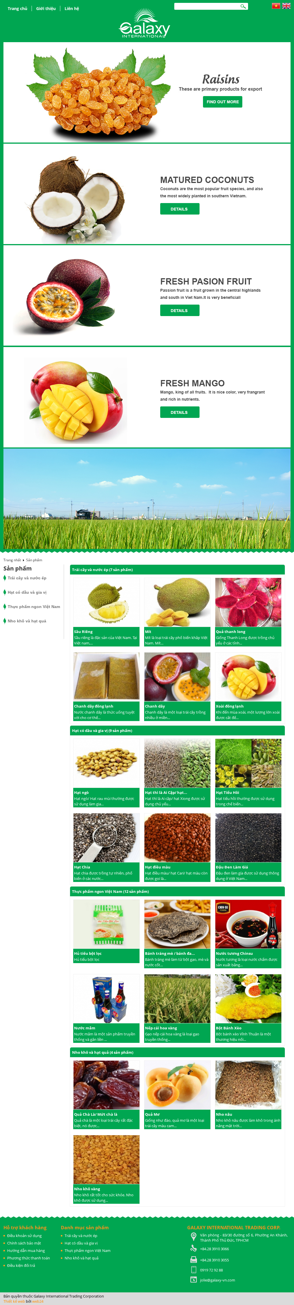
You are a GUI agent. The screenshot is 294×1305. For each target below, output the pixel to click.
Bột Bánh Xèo (228, 1028)
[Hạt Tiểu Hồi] (248, 764)
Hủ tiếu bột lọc (88, 953)
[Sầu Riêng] (106, 603)
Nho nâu (224, 1114)
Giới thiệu (46, 8)
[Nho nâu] (248, 1085)
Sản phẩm (34, 560)
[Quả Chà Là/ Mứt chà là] (106, 1085)
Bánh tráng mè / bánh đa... (170, 953)
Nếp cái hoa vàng (161, 1028)
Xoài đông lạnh (230, 706)
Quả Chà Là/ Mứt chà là (95, 1114)
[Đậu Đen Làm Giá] (248, 838)
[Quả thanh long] (248, 603)
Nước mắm (84, 1028)
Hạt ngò (81, 792)
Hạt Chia (82, 867)
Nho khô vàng (87, 1188)
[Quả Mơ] (177, 1085)
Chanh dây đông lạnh (93, 706)
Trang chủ (17, 8)
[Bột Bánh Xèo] (248, 999)
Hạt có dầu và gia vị (27, 592)
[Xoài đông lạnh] (248, 677)
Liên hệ (72, 8)
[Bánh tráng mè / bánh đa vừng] (177, 924)
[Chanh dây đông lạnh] (106, 677)
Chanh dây (155, 706)
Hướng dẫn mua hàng (26, 1250)
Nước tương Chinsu (234, 953)
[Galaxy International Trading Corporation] (144, 22)
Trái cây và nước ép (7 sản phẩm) (102, 569)
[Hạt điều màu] (177, 838)
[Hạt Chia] (106, 838)
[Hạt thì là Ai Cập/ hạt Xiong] (177, 764)
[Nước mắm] (106, 999)
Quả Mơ (152, 1114)
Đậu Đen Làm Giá (232, 867)
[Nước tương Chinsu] (248, 924)
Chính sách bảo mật (24, 1243)
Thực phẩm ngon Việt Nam (34, 606)
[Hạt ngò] (106, 764)
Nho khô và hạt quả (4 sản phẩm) (102, 1052)
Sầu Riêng (83, 631)
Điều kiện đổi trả (21, 1265)
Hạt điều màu (158, 867)
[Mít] (177, 603)
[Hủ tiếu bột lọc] (106, 924)
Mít (148, 631)
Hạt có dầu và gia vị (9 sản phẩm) (102, 730)
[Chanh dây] (177, 677)
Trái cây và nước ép (27, 578)
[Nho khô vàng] (106, 1160)
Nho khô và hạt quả (27, 621)
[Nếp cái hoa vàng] (177, 999)
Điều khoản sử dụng (24, 1235)
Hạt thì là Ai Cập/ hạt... (166, 792)
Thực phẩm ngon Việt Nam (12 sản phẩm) (110, 891)
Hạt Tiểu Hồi (227, 792)
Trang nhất (12, 560)
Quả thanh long (230, 631)
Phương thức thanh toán (28, 1258)
